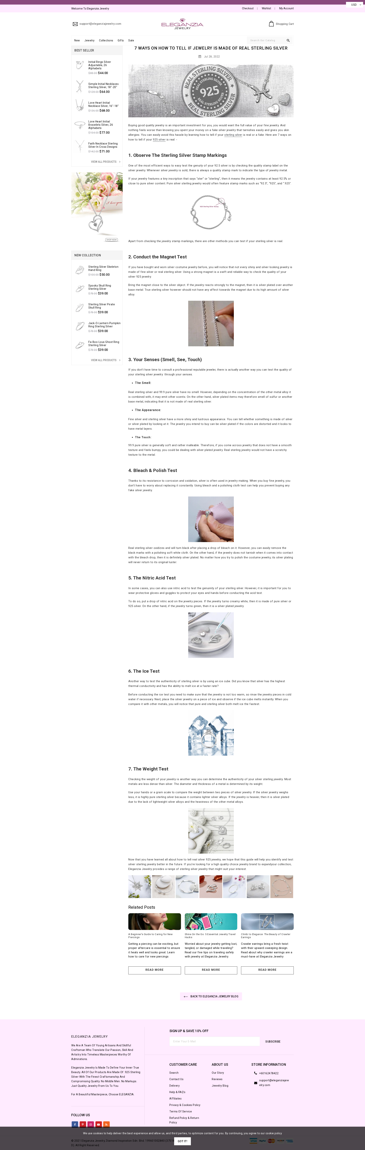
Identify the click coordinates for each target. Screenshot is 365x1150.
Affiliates (175, 1098)
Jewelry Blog (220, 1085)
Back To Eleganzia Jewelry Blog (214, 996)
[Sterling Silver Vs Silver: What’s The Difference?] (211, 212)
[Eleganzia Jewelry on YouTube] (98, 1123)
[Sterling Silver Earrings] (258, 887)
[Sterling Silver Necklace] (139, 887)
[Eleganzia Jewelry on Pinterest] (83, 1123)
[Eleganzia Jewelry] (211, 635)
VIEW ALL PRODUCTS (106, 161)
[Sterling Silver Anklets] (281, 887)
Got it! (182, 1141)
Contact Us (176, 1079)
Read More (154, 970)
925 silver (159, 139)
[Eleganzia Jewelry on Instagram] (91, 1123)
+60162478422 (269, 1073)
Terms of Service (180, 1111)
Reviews (217, 1079)
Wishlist (266, 8)
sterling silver (233, 135)
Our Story (218, 1072)
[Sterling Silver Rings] (211, 519)
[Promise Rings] (211, 733)
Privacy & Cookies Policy (184, 1105)
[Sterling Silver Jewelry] (211, 831)
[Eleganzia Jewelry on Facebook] (75, 1123)
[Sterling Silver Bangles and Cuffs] (163, 887)
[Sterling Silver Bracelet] (187, 887)
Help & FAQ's (177, 1092)
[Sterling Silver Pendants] (210, 887)
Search (174, 1072)
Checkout (248, 8)
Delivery (174, 1085)
